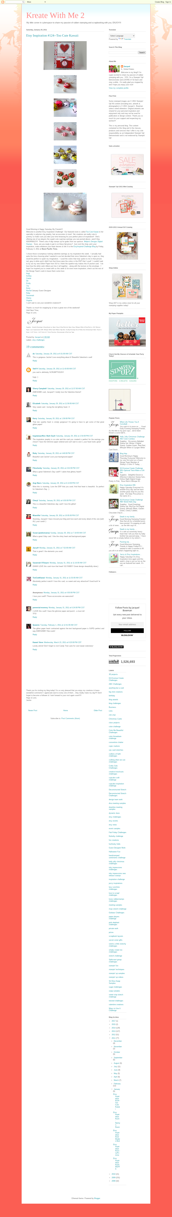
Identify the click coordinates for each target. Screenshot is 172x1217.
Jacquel (127, 66)
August (117, 1063)
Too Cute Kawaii (92, 232)
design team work (116, 799)
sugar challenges (115, 987)
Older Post (98, 710)
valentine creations (116, 1004)
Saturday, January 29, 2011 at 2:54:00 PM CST (74, 436)
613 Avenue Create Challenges (116, 679)
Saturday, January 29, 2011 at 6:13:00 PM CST (60, 483)
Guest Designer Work (117, 848)
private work (113, 928)
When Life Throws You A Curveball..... (129, 423)
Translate (127, 39)
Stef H (35, 369)
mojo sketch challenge (117, 909)
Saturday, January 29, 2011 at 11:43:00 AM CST (57, 369)
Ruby (28, 293)
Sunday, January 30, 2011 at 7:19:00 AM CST (68, 533)
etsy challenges (38, 340)
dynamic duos (114, 813)
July (116, 1067)
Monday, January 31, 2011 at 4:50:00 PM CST (61, 593)
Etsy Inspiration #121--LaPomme (116, 1149)
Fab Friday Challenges (117, 832)
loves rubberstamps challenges (116, 900)
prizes (111, 932)
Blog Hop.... (124, 454)
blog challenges (115, 703)
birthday (112, 696)
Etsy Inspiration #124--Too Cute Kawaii (116, 1101)
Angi (28, 273)
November (118, 1047)
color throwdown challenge (115, 737)
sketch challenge (115, 956)
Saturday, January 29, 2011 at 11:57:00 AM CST (66, 389)
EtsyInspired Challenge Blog (85, 246)
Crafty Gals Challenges (113, 767)
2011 (114, 1038)
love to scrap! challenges (114, 894)
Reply (35, 361)
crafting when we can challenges (117, 761)
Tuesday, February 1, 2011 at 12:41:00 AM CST (58, 625)
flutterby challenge (116, 836)
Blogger (97, 1198)
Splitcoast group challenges (115, 961)
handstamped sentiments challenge (117, 856)
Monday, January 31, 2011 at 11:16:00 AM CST (68, 563)
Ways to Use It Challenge (115, 1009)
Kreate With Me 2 (55, 15)
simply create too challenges (115, 951)
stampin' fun (113, 966)
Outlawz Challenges (116, 913)
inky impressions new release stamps (117, 874)
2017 (114, 1021)
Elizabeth (36, 403)
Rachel (29, 291)
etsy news (113, 825)
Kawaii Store (38, 642)
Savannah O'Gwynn (41, 563)
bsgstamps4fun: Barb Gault (44, 436)
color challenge (115, 727)
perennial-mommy (40, 608)
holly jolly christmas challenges (116, 863)
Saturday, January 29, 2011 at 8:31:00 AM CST (53, 354)
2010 (114, 1174)
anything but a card (116, 688)
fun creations (114, 840)
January (117, 1089)
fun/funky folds (114, 844)
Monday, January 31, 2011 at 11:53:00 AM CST (64, 578)
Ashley (29, 276)
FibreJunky (37, 468)
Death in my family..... (128, 529)
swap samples (114, 991)
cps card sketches (116, 750)
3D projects (113, 674)
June (116, 1070)
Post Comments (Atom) (70, 718)
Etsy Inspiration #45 (127, 485)
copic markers (114, 746)
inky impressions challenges (115, 868)
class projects (114, 723)
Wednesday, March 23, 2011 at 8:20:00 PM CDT (62, 642)
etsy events (113, 821)
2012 (114, 1035)
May (116, 1073)
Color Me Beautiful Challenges (116, 731)
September (118, 1058)
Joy (27, 286)
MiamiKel (36, 515)
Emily (28, 283)
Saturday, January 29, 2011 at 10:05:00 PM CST (60, 515)
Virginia (29, 300)
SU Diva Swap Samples (114, 982)
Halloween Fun (114, 852)
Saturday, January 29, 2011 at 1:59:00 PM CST (56, 418)
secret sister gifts (115, 940)
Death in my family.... (128, 517)
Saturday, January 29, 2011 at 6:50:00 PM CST (57, 500)
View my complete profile (118, 88)
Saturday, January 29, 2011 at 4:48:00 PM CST (56, 453)
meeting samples (115, 905)
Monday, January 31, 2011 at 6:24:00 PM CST (67, 608)
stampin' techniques (116, 969)
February (117, 1084)
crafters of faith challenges (115, 755)
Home (65, 710)
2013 (114, 1031)
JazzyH (36, 548)
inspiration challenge (117, 879)
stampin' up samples (117, 973)
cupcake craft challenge (114, 779)
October (117, 1052)
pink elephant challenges (114, 923)
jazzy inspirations (115, 883)
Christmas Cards (115, 719)
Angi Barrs (37, 483)
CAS (110, 711)
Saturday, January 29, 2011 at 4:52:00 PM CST (61, 468)
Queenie (36, 625)
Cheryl (35, 500)
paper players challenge (114, 918)
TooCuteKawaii (39, 578)
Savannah (30, 295)
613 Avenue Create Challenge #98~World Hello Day (131, 501)
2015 (114, 1024)
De (27, 281)
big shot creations (116, 692)
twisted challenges (116, 1001)
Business (112, 707)
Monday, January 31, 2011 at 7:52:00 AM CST (57, 548)
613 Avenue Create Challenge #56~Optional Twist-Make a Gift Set (132, 470)
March (116, 1080)
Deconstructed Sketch (117, 790)
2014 (114, 1028)
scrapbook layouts (116, 936)
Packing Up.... (125, 542)
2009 (114, 1178)
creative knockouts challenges (116, 773)
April (116, 1077)
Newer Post (32, 710)
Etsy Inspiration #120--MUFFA (116, 1163)
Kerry (28, 288)
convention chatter (116, 742)
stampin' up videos (116, 977)
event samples (114, 828)
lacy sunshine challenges (114, 888)
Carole (28, 278)
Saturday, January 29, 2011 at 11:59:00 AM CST (60, 403)
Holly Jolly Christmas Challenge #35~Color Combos (132, 438)
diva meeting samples (117, 803)
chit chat (112, 715)
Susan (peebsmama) (41, 533)
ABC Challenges (115, 684)
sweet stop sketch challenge (116, 996)
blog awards (113, 700)
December (118, 1041)
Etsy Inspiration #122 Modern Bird (116, 1135)
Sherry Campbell (40, 389)
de (34, 354)
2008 (114, 1181)
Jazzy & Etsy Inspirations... (131, 554)
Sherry (28, 298)
